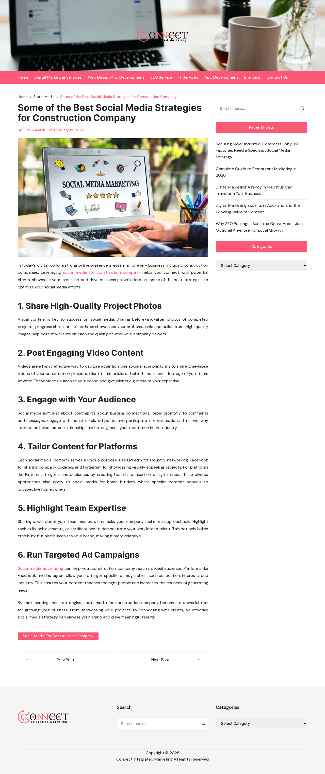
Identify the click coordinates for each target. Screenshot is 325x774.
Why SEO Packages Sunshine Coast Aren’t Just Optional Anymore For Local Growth (259, 227)
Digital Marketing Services (58, 77)
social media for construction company (101, 272)
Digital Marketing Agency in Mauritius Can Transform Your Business (254, 190)
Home (23, 77)
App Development (221, 77)
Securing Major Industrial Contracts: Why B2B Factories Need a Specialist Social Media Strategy (258, 150)
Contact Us (277, 77)
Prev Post (65, 659)
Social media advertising (40, 568)
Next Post (160, 659)
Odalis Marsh (34, 130)
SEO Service (161, 77)
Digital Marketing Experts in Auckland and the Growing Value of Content (258, 209)
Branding (252, 77)
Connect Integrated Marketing (144, 759)
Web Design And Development (116, 77)
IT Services (188, 77)
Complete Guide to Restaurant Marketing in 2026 (256, 172)
